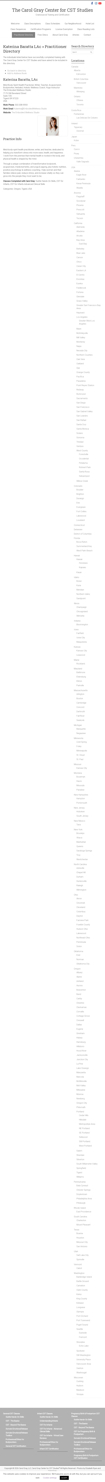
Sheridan (80, 1155)
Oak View (80, 359)
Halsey (79, 1037)
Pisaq (76, 153)
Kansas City (81, 650)
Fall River (80, 716)
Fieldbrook (81, 288)
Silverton (80, 1159)
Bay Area (80, 240)
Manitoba (78, 88)
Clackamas (81, 1007)
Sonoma (80, 437)
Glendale (80, 296)
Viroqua (79, 1394)
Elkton (79, 681)
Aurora (79, 985)
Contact (87, 35)
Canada (74, 66)
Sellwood (83, 1137)
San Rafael (81, 420)
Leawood (80, 655)
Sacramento (82, 398)
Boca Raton (81, 542)
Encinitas (80, 279)
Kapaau (82, 567)
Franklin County (83, 924)
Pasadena (81, 381)
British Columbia (81, 79)
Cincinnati (80, 903)
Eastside (83, 1333)
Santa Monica (82, 429)
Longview (80, 1307)
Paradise (80, 790)
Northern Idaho (83, 594)
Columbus (80, 911)
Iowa (76, 629)
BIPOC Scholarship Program (71, 1479)
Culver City (81, 266)
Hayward (80, 312)
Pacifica (80, 376)
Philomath (80, 1107)
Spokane (80, 1351)
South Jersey (82, 816)
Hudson (79, 1385)
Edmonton (81, 74)
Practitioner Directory (23, 35)
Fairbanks (80, 179)
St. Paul (79, 759)
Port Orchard (82, 1316)
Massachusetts (81, 690)
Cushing (79, 1381)
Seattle (79, 1329)
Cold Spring (81, 742)
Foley (78, 746)
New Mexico (79, 821)
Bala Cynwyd (82, 1185)
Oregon (77, 969)
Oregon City (81, 1103)
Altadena (80, 231)
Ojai (78, 368)
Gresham (80, 1033)
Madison (80, 1390)
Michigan (78, 725)
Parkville (80, 685)
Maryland (78, 668)
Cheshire (80, 1003)
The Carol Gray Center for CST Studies (52, 10)
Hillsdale (82, 1119)
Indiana (77, 621)
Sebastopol (84, 476)
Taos (78, 824)
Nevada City (81, 350)
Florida (77, 538)
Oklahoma (78, 951)
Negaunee (81, 733)
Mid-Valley (81, 1085)
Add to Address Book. (17, 73)
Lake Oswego (82, 1068)
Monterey (80, 342)
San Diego (81, 403)
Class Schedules (52, 23)
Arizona (77, 193)
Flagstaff (80, 196)
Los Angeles (81, 317)
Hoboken (80, 811)
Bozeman (80, 777)
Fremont (83, 1337)
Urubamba (78, 158)
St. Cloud (80, 755)
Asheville (80, 868)
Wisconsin (78, 1377)
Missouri (77, 764)
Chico (79, 262)
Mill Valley (80, 337)
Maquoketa (81, 642)
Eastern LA (81, 270)
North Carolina (80, 864)
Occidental (84, 458)
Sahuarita (80, 214)
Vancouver (81, 83)
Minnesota (78, 738)
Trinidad (79, 442)
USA (73, 167)
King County (81, 1298)
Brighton (80, 494)
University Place (83, 1359)
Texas (76, 1229)
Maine (76, 660)
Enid (78, 955)
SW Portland (84, 1141)
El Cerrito (80, 275)
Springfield (81, 1168)
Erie (78, 503)
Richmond (81, 394)
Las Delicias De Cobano (87, 118)
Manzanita (81, 1072)
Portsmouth (81, 803)
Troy (78, 855)
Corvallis (80, 1011)
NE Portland (84, 1128)
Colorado (78, 486)
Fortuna (79, 292)
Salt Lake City (82, 1255)
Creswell (80, 1020)
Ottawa (79, 100)
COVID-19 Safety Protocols (85, 1475)
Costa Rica (76, 110)
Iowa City (80, 637)
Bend (78, 994)
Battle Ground (82, 1281)
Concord (80, 707)
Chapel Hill (81, 872)
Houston (80, 1238)
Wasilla (79, 188)
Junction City (82, 1059)
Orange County (83, 372)
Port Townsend (83, 1320)
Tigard (79, 1172)
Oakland (80, 363)
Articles (75, 35)
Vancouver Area (83, 1364)
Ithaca (79, 837)
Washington (79, 1273)
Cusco (77, 149)
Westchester (82, 859)
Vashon (79, 1368)
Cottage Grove (83, 1016)
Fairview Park (82, 920)
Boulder (79, 489)
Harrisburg (81, 1042)
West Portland (85, 1146)
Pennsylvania (80, 1182)
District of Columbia (82, 534)
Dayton (79, 916)
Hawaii (77, 555)
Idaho (76, 577)
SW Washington (83, 1355)
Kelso (79, 1294)
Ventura (79, 446)
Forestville (83, 454)
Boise (79, 581)
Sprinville (80, 1259)
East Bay (83, 244)
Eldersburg (81, 677)
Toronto (80, 104)
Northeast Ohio (83, 937)
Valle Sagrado (82, 161)
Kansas (77, 647)
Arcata (79, 235)
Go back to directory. (16, 70)
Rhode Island (80, 1208)
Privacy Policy (17, 1475)
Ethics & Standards (32, 1479)
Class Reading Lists (85, 29)
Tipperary (78, 127)
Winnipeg (80, 91)
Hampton (80, 798)
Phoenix (80, 205)
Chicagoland (82, 611)
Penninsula (81, 942)
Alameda (80, 227)
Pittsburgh (80, 1203)
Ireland (74, 123)
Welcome (15, 23)
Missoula (80, 785)
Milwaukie (80, 1090)
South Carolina (80, 1216)
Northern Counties (84, 355)
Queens (79, 846)
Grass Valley (82, 301)
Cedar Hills (83, 1115)
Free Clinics (43, 35)
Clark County (82, 1290)
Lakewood (81, 516)
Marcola (80, 1077)
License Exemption (64, 29)
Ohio (76, 895)
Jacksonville (82, 1055)
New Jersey (79, 808)
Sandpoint (81, 598)
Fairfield (80, 633)
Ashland (79, 981)
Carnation (80, 1285)
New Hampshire (81, 795)
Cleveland (80, 907)
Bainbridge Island (84, 1277)
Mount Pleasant (83, 1224)
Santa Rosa (84, 471)
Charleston (81, 1220)
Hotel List (90, 23)
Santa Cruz (81, 424)
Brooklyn (80, 833)
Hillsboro (80, 1046)
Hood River (81, 1051)
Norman (80, 959)
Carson (79, 257)
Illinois (76, 603)
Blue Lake (80, 253)
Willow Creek (82, 481)
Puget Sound (82, 1325)
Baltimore (80, 672)
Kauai (78, 572)
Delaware (78, 529)
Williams (80, 1177)
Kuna (78, 585)
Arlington (80, 694)
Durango (80, 498)
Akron (79, 898)
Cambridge (81, 703)
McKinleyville (82, 333)
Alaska (77, 171)
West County (82, 450)
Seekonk (80, 720)
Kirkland (79, 1303)
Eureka (79, 283)
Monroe (79, 1094)
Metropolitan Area (87, 1124)
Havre (79, 781)
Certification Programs (41, 29)
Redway (80, 389)
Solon (79, 946)
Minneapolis (81, 750)
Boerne (79, 1233)
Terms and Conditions (63, 1475)
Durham (79, 877)
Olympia (80, 1311)
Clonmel (80, 131)
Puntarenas (79, 114)
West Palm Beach (84, 550)
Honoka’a (83, 563)
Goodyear (81, 201)
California (78, 223)
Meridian (80, 590)
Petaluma (83, 463)
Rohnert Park (85, 467)
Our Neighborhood (73, 23)
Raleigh (79, 885)
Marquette (81, 729)
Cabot (79, 1268)
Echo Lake (83, 1346)
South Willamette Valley (87, 1164)
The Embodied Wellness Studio (25, 112)
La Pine (79, 1064)
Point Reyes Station (85, 385)
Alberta (77, 70)
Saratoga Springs (84, 850)
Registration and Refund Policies (38, 1475)
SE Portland (84, 1133)
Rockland (80, 663)
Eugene (79, 1029)
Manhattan (81, 842)
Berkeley (80, 249)
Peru (73, 145)
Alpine (79, 977)
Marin (78, 329)
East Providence (83, 1211)
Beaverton (81, 990)
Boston (79, 698)
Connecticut (79, 525)
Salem (79, 1151)
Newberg (80, 1098)
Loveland (80, 520)
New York (78, 829)
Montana (78, 773)
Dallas (79, 1024)
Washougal (81, 1372)
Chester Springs (83, 1190)
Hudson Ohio (82, 929)
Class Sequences (18, 29)
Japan (74, 136)
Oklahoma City (83, 964)
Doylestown (81, 1194)
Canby (79, 998)
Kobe (76, 140)
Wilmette (80, 616)
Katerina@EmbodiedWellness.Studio (30, 108)
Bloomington (82, 624)
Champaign (81, 607)
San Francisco (82, 407)
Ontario (77, 96)
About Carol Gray (60, 35)
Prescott (80, 209)
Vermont (78, 1264)
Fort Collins (81, 511)
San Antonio (81, 1246)
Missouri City (82, 1242)
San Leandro (82, 416)
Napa (78, 346)
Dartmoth (80, 711)
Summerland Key (84, 546)
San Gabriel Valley (84, 411)
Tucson (79, 218)
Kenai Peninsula (83, 183)
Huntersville (81, 881)
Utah (76, 1251)
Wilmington (81, 890)
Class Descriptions (32, 23)
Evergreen (81, 507)
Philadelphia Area (84, 1198)
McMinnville (81, 1081)
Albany (79, 972)
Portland (80, 1111)
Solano (79, 433)
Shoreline (80, 1342)
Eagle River (81, 175)
